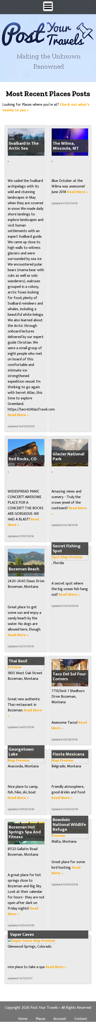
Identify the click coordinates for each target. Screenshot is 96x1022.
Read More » (18, 415)
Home (22, 1019)
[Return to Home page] (48, 42)
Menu (48, 6)
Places (40, 1019)
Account (59, 1019)
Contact (80, 1019)
